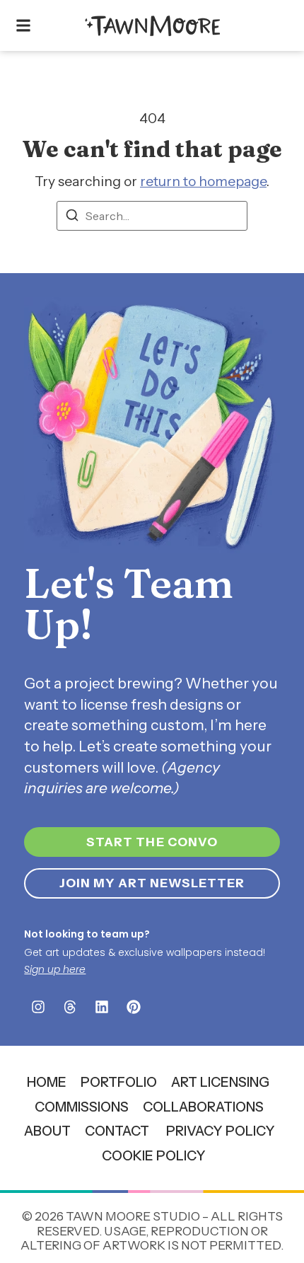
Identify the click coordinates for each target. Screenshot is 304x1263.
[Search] (72, 217)
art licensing (220, 1081)
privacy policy (220, 1130)
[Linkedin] (102, 1007)
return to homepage (203, 181)
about (47, 1130)
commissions (82, 1106)
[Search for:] (152, 216)
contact (117, 1130)
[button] (23, 26)
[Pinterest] (133, 1007)
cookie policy (154, 1155)
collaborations (203, 1106)
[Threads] (70, 1007)
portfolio (119, 1081)
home (46, 1081)
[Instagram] (38, 1007)
